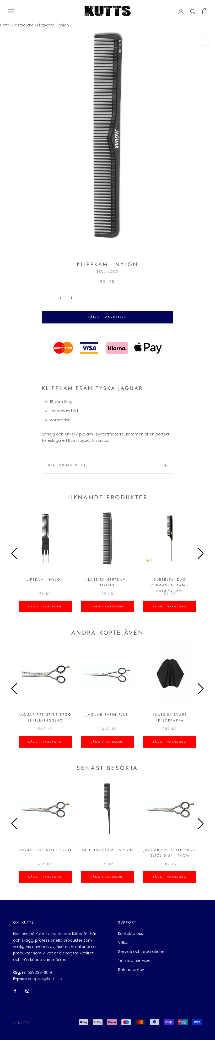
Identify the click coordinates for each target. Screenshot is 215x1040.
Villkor (123, 942)
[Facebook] (15, 990)
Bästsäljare (23, 25)
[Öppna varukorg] (204, 11)
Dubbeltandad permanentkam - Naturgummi (170, 585)
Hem (4, 25)
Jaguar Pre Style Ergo (45, 849)
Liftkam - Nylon (45, 579)
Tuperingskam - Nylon (107, 849)
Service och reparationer (142, 951)
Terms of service (134, 960)
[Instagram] (27, 990)
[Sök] (193, 11)
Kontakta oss (130, 933)
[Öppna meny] (11, 11)
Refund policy (131, 969)
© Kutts (21, 1022)
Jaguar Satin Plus (107, 714)
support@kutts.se (45, 978)
